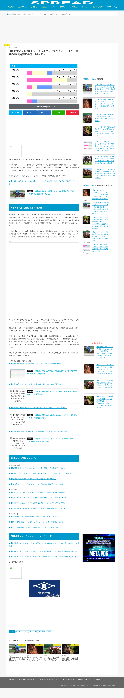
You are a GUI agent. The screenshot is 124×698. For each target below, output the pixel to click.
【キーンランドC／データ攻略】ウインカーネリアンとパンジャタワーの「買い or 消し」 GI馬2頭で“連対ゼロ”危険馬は (104, 104)
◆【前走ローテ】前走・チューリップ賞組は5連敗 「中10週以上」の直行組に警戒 (38, 431)
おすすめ (11, 6)
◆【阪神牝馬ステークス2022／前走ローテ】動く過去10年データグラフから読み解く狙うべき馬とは (44, 551)
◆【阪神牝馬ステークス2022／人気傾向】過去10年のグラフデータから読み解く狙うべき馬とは (42, 557)
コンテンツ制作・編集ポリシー (25, 679)
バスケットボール (97, 6)
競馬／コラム (89, 79)
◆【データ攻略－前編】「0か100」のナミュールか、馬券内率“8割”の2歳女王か (37, 522)
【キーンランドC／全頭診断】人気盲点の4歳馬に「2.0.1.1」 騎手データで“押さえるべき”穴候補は (100, 236)
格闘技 (62, 6)
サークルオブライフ (23, 631)
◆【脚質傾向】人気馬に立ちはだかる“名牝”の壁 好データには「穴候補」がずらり (38, 408)
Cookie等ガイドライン (83, 679)
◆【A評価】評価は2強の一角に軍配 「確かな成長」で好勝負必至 (32, 479)
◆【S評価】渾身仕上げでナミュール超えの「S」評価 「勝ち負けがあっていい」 (38, 468)
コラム (12, 631)
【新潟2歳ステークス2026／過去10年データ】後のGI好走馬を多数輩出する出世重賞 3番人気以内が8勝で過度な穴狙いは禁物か (105, 173)
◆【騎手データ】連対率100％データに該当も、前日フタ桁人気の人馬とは (35, 516)
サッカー (84, 6)
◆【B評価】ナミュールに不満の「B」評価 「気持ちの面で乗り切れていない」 (37, 484)
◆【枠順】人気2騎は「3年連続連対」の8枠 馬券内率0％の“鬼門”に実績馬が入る (37, 364)
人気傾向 (42, 631)
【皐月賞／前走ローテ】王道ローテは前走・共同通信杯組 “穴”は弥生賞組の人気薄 (100, 248)
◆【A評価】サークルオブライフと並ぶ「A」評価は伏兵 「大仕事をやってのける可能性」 (41, 473)
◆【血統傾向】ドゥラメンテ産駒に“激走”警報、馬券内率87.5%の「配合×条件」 (37, 384)
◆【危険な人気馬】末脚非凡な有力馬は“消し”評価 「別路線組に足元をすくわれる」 (39, 508)
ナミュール (34, 631)
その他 (109, 6)
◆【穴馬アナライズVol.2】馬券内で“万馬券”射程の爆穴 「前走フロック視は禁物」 (38, 498)
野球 (34, 6)
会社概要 (11, 679)
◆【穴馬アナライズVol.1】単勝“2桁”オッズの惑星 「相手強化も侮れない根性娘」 (38, 492)
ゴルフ (53, 6)
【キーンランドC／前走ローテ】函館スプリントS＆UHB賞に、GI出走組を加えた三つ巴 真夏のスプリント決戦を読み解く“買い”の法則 (104, 146)
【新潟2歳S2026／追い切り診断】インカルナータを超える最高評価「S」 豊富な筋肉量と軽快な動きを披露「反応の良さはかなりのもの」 (105, 89)
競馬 (22, 6)
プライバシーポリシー (68, 679)
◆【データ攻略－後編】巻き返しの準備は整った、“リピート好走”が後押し (35, 527)
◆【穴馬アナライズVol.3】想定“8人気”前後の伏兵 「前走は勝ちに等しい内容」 (37, 503)
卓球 (74, 6)
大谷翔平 (44, 6)
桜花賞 (49, 631)
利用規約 (56, 679)
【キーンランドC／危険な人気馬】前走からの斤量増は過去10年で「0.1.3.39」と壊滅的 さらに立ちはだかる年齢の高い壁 (105, 131)
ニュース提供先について (44, 679)
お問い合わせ (96, 679)
